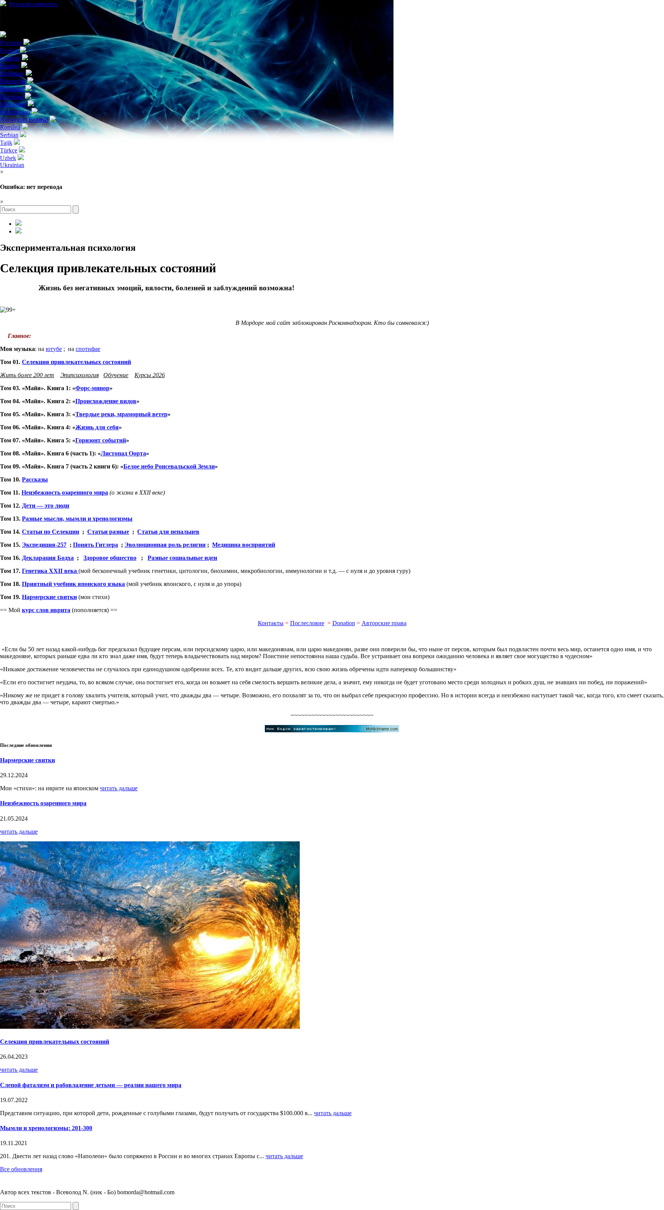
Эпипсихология (79, 375)
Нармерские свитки (49, 597)
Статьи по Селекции (50, 531)
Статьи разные (108, 531)
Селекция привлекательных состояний (76, 362)
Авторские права (384, 623)
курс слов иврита (46, 610)
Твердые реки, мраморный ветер (121, 414)
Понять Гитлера (95, 544)
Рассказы (35, 479)
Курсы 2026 (149, 375)
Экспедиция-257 (44, 544)
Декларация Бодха (48, 558)
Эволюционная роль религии (165, 544)
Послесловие (307, 623)
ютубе (54, 349)
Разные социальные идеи (182, 558)
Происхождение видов (105, 401)
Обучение (115, 375)
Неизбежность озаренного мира (65, 492)
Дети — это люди (45, 505)
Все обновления (21, 1169)
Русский (33, 4)
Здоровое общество (109, 558)
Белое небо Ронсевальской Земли (169, 466)
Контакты (271, 623)
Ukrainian (12, 165)
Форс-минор (92, 388)
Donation (343, 623)
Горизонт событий (100, 440)
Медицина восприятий (243, 544)
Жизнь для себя (97, 427)
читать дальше (119, 788)
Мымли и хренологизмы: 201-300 (46, 1128)
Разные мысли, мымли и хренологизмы (77, 518)
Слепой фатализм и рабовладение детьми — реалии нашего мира (90, 1085)
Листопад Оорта (123, 453)
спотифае (88, 349)
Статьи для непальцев (168, 531)
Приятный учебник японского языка (73, 584)
